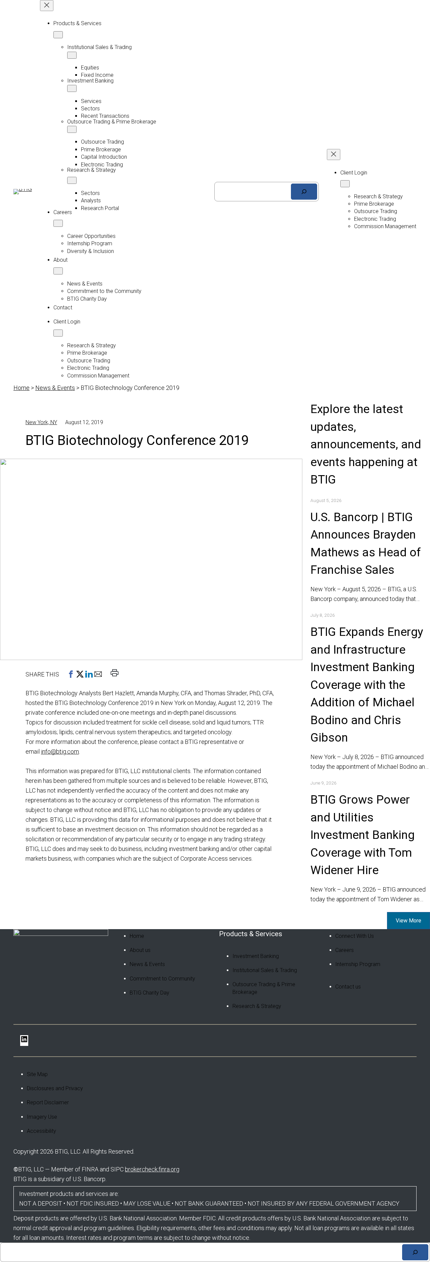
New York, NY (41, 422)
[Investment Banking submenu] (72, 88)
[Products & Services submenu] (58, 34)
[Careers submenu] (58, 223)
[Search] (304, 192)
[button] (71, 674)
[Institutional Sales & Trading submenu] (72, 55)
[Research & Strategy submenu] (72, 180)
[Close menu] (46, 5)
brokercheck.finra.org (152, 1169)
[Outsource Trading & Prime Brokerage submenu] (72, 129)
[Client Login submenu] (58, 333)
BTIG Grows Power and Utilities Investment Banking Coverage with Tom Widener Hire (362, 835)
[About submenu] (58, 270)
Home (21, 387)
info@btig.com (60, 751)
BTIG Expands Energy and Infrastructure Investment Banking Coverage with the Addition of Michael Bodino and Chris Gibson (366, 685)
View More (408, 920)
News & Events (55, 387)
